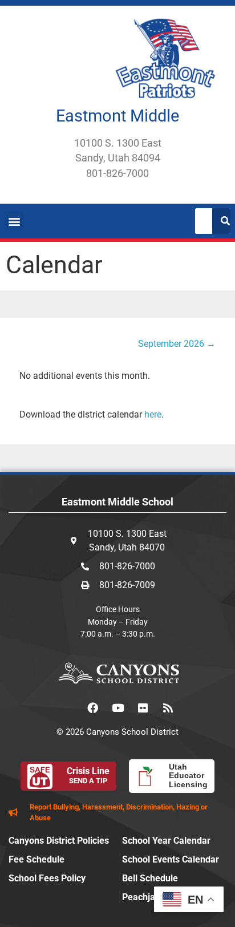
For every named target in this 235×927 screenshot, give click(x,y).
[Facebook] (92, 708)
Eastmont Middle (117, 116)
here (152, 414)
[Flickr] (142, 708)
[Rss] (168, 708)
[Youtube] (117, 708)
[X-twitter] (67, 708)
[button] (14, 221)
